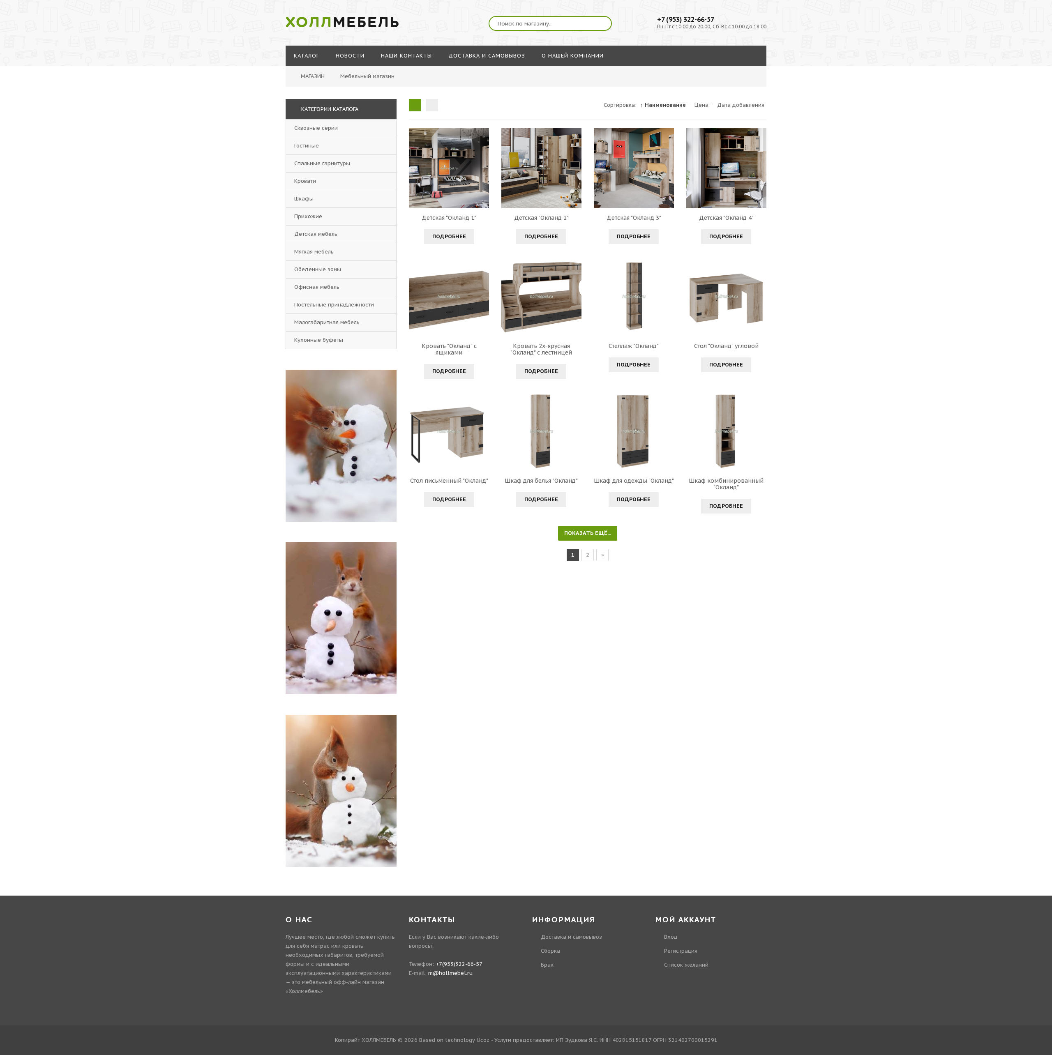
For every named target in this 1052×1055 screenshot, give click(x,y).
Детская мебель (315, 233)
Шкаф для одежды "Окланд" (634, 480)
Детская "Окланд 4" (726, 217)
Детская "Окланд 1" (449, 217)
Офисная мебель (316, 286)
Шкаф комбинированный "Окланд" (726, 484)
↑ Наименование (663, 104)
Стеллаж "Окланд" (634, 346)
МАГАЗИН (313, 76)
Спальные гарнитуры (322, 163)
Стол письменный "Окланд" (449, 480)
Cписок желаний (686, 964)
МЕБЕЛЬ (343, 22)
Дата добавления (740, 104)
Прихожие (308, 216)
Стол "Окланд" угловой (726, 346)
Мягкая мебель (314, 251)
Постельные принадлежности (334, 304)
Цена (701, 104)
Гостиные (306, 145)
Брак (547, 964)
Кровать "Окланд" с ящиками (449, 349)
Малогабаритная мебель (327, 322)
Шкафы (304, 198)
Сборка (550, 950)
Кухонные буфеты (318, 339)
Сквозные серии (316, 127)
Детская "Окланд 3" (634, 217)
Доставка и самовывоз (571, 936)
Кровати (305, 180)
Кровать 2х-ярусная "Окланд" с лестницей (541, 349)
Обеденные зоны (317, 269)
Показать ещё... (587, 533)
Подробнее (449, 236)
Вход (671, 936)
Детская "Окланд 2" (541, 217)
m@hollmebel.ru (450, 973)
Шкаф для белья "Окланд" (541, 480)
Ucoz (483, 1040)
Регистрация (680, 950)
